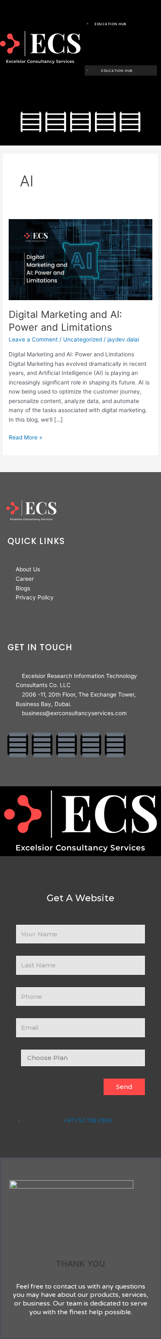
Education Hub (110, 24)
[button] (121, 42)
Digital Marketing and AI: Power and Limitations (65, 320)
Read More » (25, 437)
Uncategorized (82, 339)
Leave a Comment (33, 339)
